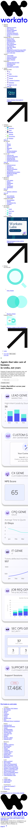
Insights (6, 736)
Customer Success (8, 751)
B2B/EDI (6, 735)
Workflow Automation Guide (11, 768)
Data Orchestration (8, 730)
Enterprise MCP (8, 739)
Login (5, 351)
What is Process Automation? (11, 767)
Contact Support (8, 780)
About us (6, 711)
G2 (4, 787)
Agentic (6, 728)
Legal (8, 818)
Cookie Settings (17, 816)
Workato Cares (7, 718)
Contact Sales (7, 779)
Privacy (11, 816)
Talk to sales (12, 353)
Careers (5, 717)
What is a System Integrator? (11, 769)
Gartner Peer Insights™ (9, 786)
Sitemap (18, 818)
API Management (8, 729)
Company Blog (7, 753)
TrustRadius (7, 789)
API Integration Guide (9, 771)
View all (6, 139)
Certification (7, 750)
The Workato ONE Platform (11, 708)
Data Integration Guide (9, 774)
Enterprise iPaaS (8, 725)
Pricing (5, 712)
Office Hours (7, 782)
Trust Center (7, 747)
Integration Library (8, 755)
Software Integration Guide (10, 765)
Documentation (7, 746)
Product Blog (7, 754)
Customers (6, 714)
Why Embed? (7, 762)
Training (6, 748)
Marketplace (7, 757)
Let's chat (6, 355)
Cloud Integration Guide (10, 775)
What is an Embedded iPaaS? (11, 772)
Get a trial (6, 353)
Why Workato (7, 710)
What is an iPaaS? (8, 761)
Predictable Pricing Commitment (12, 721)
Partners (6, 715)
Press (5, 719)
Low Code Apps (8, 733)
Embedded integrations (9, 726)
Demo (5, 743)
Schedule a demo (5, 382)
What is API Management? (10, 764)
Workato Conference (9, 744)
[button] (14, 410)
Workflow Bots (7, 732)
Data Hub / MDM (8, 737)
